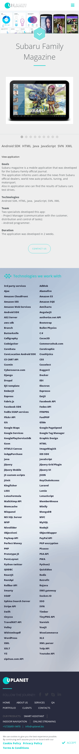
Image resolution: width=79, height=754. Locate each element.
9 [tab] (57, 137)
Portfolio (9, 707)
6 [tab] (44, 137)
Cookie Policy (12, 743)
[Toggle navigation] (72, 5)
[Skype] (53, 695)
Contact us (39, 248)
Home (6, 702)
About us (22, 702)
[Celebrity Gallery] (59, 25)
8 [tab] (52, 137)
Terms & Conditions (16, 748)
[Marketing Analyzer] (20, 25)
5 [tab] (39, 137)
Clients (27, 707)
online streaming (44, 721)
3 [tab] (30, 137)
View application (10, 156)
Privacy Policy (32, 743)
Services (39, 702)
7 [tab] (48, 137)
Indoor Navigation (15, 721)
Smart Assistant (34, 716)
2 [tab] (26, 137)
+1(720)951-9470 (11, 726)
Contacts (44, 707)
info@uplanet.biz (34, 726)
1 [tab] (22, 137)
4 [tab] (35, 137)
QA (53, 702)
